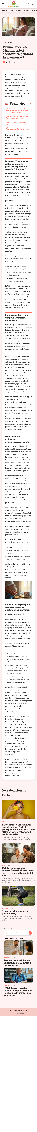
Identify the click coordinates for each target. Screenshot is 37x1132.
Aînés (3, 865)
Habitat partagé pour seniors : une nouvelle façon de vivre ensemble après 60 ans (18, 872)
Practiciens (7, 957)
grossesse (16, 85)
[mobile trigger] (3, 4)
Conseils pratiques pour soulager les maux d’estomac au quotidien (18, 128)
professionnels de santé (13, 96)
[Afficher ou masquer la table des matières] (28, 104)
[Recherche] (28, 4)
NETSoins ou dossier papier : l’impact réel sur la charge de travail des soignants (18, 992)
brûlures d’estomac (14, 173)
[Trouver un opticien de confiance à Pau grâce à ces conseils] (18, 947)
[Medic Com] (13, 4)
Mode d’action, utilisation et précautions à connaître (16, 123)
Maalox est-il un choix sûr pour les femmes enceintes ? (18, 117)
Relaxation (5, 908)
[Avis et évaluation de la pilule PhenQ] (18, 896)
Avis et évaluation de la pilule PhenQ (15, 912)
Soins (3, 822)
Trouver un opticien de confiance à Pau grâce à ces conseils (17, 962)
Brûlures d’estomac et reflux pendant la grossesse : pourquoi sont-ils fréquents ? (18, 110)
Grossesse (8, 42)
